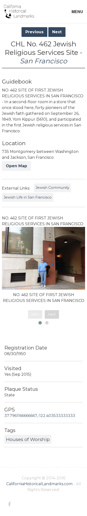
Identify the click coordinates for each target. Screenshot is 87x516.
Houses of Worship (28, 439)
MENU (77, 11)
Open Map (16, 166)
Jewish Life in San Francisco (28, 197)
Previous (34, 32)
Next (57, 32)
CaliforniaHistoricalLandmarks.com (39, 484)
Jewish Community (52, 187)
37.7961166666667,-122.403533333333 (39, 415)
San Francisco (43, 61)
